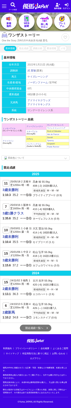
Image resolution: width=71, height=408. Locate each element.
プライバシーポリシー (26, 348)
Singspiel (51, 144)
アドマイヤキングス (38, 104)
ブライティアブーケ (44, 195)
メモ (63, 48)
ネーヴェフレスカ (43, 218)
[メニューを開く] (4, 6)
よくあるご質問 (60, 348)
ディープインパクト (35, 126)
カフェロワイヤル (43, 265)
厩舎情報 (51, 48)
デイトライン (8, 141)
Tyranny (50, 140)
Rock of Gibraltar (54, 131)
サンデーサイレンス (55, 125)
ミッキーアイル (9, 128)
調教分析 (37, 48)
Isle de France (53, 134)
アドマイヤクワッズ (38, 100)
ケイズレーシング (37, 76)
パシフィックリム (34, 144)
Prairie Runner (53, 147)
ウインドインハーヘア (56, 128)
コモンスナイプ (42, 317)
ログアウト (35, 358)
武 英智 (31, 70)
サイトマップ (12, 353)
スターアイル (32, 132)
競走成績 (24, 48)
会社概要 (45, 348)
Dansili (50, 137)
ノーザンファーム (37, 82)
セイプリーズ (40, 242)
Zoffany (30, 139)
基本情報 (10, 48)
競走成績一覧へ (34, 327)
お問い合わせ (58, 353)
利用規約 (7, 348)
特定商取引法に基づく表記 (35, 353)
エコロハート (40, 294)
